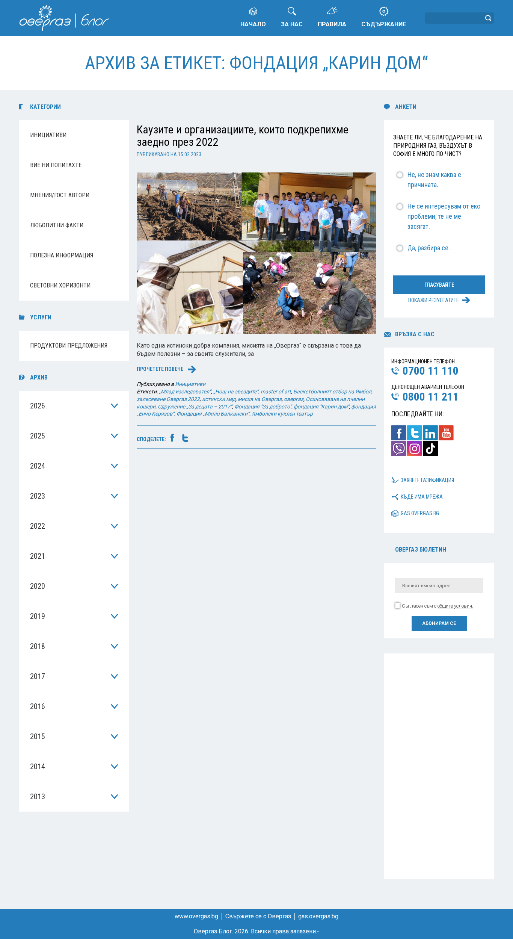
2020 (37, 586)
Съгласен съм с (437, 606)
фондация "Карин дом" (321, 407)
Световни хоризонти (60, 285)
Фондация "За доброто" (262, 407)
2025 (37, 435)
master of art (276, 392)
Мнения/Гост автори (59, 195)
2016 (37, 706)
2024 (37, 465)
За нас (292, 24)
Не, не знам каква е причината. (434, 180)
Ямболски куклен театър (282, 414)
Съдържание (383, 24)
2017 (37, 676)
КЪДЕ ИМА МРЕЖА (422, 497)
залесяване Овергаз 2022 (168, 399)
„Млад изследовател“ (185, 392)
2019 (37, 616)
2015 (37, 736)
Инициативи (48, 135)
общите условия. (455, 606)
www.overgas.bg (196, 916)
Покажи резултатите (433, 300)
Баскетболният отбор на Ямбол (332, 392)
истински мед (218, 399)
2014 (37, 766)
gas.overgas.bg (420, 513)
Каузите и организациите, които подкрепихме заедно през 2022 (243, 135)
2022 (37, 526)
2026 (37, 405)
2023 (37, 495)
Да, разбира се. (428, 248)
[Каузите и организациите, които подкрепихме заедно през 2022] (256, 252)
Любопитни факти (56, 225)
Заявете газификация (427, 480)
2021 (37, 556)
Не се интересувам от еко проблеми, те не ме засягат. (443, 216)
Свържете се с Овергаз (258, 916)
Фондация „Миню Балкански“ (213, 414)
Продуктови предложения (68, 345)
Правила (332, 24)
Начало (253, 24)
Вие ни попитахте (55, 165)
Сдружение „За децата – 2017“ (195, 407)
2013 (37, 796)
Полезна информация (61, 255)
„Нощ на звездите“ (235, 392)
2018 (37, 646)
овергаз (293, 399)
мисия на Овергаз (260, 399)
